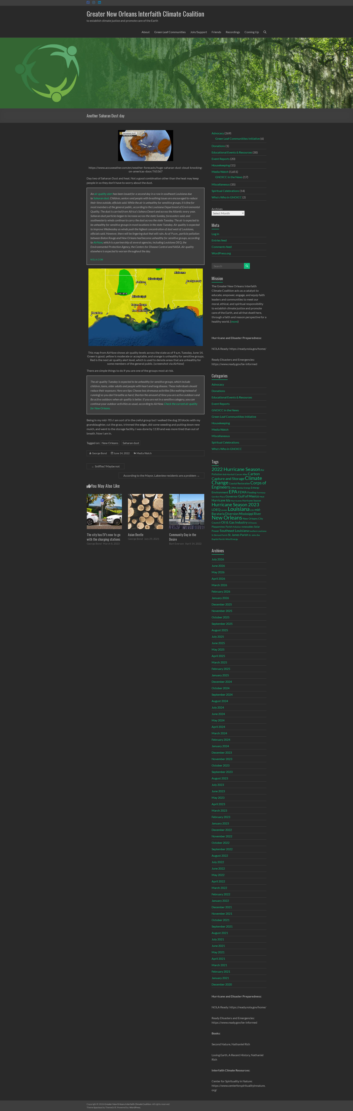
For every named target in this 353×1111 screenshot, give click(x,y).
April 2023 (218, 804)
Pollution (237, 527)
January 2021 (220, 978)
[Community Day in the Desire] (186, 495)
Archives (217, 209)
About (146, 32)
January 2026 (220, 598)
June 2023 (218, 791)
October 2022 (220, 842)
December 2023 (222, 752)
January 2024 (220, 746)
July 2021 (218, 939)
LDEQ (216, 510)
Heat (262, 496)
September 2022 (222, 849)
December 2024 (222, 681)
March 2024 (219, 733)
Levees (224, 510)
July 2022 (218, 862)
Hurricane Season (251, 500)
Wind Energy (231, 539)
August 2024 (220, 701)
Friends (216, 32)
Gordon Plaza (218, 496)
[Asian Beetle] (145, 495)
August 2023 (220, 778)
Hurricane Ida (221, 500)
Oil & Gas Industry (234, 522)
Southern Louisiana (257, 531)
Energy (247, 487)
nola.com (96, 259)
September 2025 (222, 623)
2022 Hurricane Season (236, 469)
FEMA (242, 492)
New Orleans (110, 443)
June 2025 (218, 643)
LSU (252, 510)
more (234, 321)
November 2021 (222, 913)
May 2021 (218, 952)
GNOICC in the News (229, 177)
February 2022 (221, 894)
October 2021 (220, 920)
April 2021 (218, 958)
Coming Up (252, 32)
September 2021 (222, 926)
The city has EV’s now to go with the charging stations (103, 537)
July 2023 (218, 784)
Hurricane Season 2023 (235, 504)
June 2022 (218, 868)
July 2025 (218, 636)
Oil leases (252, 523)
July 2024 (218, 707)
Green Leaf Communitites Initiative (237, 138)
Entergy (255, 487)
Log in (215, 234)
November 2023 (222, 759)
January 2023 (220, 823)
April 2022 (218, 881)
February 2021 (221, 971)
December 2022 (222, 829)
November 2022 (222, 836)
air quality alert (103, 193)
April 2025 (218, 656)
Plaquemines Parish (222, 526)
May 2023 (218, 797)
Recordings (233, 32)
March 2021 (219, 965)
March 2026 (219, 585)
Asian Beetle (135, 534)
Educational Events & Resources (232, 152)
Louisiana (239, 509)
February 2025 (221, 668)
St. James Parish (238, 534)
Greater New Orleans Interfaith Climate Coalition (145, 13)
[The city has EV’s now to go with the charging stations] (104, 495)
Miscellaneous (221, 184)
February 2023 (221, 817)
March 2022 (219, 887)
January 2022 (220, 900)
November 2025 (222, 610)
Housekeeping (221, 165)
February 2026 (221, 591)
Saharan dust (101, 198)
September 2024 (222, 694)
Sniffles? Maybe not (105, 466)
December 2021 (222, 907)
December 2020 (222, 984)
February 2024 (221, 739)
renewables (247, 526)
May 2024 (218, 720)
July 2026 (218, 559)
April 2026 (218, 578)
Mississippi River (250, 514)
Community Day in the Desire (182, 537)
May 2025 (218, 649)
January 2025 (220, 675)
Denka (240, 487)
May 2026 (218, 572)
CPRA (233, 487)
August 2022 (220, 855)
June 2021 (218, 945)
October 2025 (220, 617)
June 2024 (218, 714)
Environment (220, 492)
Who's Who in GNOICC (227, 197)
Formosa (261, 492)
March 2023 (219, 810)
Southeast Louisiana (234, 531)
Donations (218, 146)
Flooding (251, 492)
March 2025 (219, 662)
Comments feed (222, 246)
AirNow (97, 242)
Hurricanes (236, 500)
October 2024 (220, 688)
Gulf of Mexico (248, 496)
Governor (231, 496)
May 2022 (218, 875)
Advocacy (218, 133)
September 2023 (222, 771)
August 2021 (220, 933)
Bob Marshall (229, 474)
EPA (233, 491)
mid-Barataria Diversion (236, 512)
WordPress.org (221, 253)
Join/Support (198, 32)
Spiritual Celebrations (225, 190)
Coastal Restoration (239, 483)
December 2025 (222, 604)
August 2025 (220, 630)
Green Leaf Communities (170, 32)
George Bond (99, 453)
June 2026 (218, 565)
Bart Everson (176, 543)
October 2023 (220, 765)
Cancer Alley (241, 474)
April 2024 (218, 726)
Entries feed (219, 240)
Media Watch (144, 453)
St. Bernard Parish (219, 535)
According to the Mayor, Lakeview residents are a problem (161, 475)
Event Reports (221, 158)
